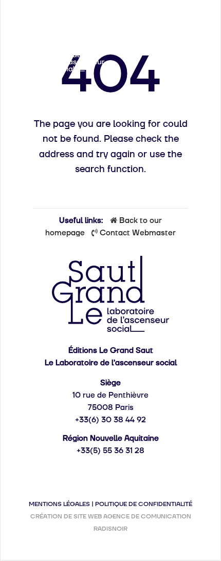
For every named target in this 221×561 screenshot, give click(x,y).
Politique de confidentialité (143, 504)
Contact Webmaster (138, 233)
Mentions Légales (59, 504)
